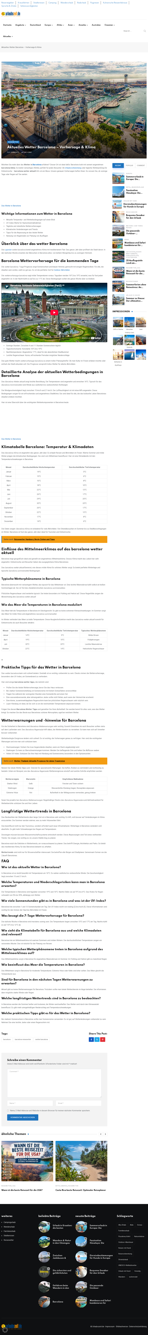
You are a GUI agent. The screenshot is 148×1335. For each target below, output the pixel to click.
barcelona (7, 1039)
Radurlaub (81, 3)
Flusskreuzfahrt (124, 1236)
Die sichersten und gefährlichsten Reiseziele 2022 (62, 1273)
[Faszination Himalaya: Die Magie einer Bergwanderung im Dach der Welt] (118, 192)
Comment (141, 165)
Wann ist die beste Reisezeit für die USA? (22, 1190)
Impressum (109, 1326)
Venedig (137, 1271)
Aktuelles (7, 37)
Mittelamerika (61, 1186)
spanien (8, 250)
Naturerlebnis (139, 1236)
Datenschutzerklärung (138, 1326)
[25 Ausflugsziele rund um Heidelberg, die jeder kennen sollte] (118, 258)
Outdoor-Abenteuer (125, 1242)
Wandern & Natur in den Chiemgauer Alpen (62, 1243)
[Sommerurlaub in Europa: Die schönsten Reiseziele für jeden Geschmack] (118, 178)
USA (13, 1186)
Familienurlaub (132, 255)
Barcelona (37, 165)
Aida (131, 1225)
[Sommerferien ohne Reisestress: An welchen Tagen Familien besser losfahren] (118, 286)
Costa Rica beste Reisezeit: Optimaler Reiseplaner (81, 1190)
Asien (70, 25)
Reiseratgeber (7, 3)
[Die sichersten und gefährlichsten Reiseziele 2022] (44, 1272)
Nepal (128, 187)
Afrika (59, 25)
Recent (118, 165)
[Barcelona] (44, 1302)
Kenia (127, 239)
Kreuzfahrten (23, 3)
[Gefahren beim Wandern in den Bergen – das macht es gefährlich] (44, 1287)
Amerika (82, 25)
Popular (129, 165)
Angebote (19, 25)
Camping (52, 3)
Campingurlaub (10, 1222)
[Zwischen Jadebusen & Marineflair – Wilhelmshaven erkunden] (44, 1257)
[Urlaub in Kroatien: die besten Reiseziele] (44, 1227)
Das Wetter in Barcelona (11, 206)
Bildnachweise (122, 1326)
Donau (139, 1225)
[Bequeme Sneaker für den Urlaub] (118, 217)
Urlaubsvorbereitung (73, 168)
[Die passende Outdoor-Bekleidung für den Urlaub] (118, 230)
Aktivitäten (131, 252)
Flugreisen (94, 3)
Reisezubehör (131, 212)
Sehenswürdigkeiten (29, 6)
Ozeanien (109, 25)
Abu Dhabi (122, 1225)
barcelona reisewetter (23, 1039)
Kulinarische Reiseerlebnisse (115, 3)
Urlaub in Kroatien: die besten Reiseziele (62, 1228)
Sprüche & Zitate (8, 6)
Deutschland (35, 25)
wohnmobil (133, 1277)
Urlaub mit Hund (130, 201)
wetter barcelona (41, 1039)
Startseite (7, 25)
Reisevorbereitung (125, 1254)
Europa (48, 25)
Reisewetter (6, 1186)
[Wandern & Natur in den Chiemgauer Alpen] (44, 1242)
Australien (96, 25)
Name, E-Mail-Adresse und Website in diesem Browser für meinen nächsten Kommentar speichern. (50, 1110)
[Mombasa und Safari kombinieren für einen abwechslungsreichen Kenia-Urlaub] (117, 243)
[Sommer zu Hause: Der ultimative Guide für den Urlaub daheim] (118, 300)
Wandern (121, 1277)
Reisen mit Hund (124, 1248)
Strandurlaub (123, 1259)
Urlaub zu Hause (133, 295)
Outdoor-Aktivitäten (62, 270)
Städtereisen (38, 3)
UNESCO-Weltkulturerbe (127, 1265)
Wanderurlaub (66, 3)
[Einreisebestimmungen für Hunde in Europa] (117, 204)
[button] (101, 1134)
